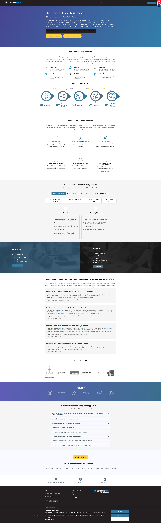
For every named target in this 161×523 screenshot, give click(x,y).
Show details (48, 519)
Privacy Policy (75, 497)
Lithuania (76, 346)
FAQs (120, 2)
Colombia (54, 312)
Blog (125, 2)
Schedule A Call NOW (76, 490)
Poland (80, 346)
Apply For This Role (72, 36)
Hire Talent (151, 2)
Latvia (72, 346)
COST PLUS (85, 193)
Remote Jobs (141, 2)
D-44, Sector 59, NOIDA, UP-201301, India (56, 482)
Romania (85, 346)
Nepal (110, 328)
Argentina (60, 310)
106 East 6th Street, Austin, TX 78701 (50, 492)
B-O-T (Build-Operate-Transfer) (100, 193)
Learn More (17, 265)
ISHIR (105, 492)
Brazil (76, 310)
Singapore (53, 329)
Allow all (120, 511)
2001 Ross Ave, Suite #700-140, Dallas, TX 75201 (52, 493)
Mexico (48, 313)
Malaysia (64, 328)
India (81, 328)
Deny (120, 519)
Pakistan (49, 329)
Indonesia (105, 328)
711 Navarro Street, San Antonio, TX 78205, (51, 500)
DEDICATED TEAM (59, 193)
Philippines (64, 329)
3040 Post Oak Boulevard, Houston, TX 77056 (52, 496)
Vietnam (88, 329)
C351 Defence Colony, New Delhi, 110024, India (52, 504)
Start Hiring (80, 457)
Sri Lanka (59, 329)
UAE (73, 329)
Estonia (68, 346)
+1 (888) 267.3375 (105, 482)
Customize (119, 515)
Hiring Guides (132, 2)
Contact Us (74, 499)
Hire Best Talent (54, 36)
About (115, 2)
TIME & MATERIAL (73, 193)
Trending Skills (106, 2)
